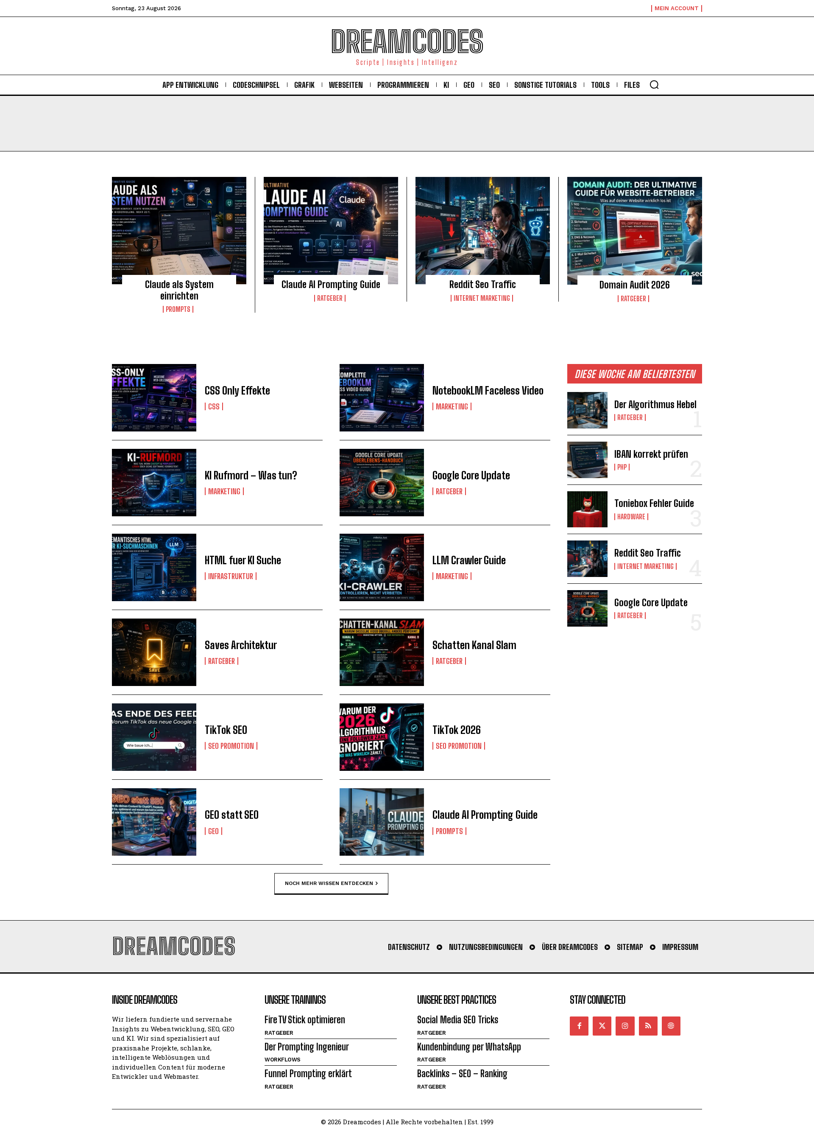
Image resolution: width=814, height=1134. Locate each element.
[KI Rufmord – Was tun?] (154, 482)
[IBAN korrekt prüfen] (587, 460)
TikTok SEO (226, 730)
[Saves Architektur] (154, 652)
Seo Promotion (231, 746)
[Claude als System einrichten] (179, 231)
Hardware (631, 516)
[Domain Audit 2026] (634, 231)
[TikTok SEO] (154, 737)
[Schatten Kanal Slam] (382, 652)
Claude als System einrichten (179, 290)
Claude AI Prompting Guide (331, 284)
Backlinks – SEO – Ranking (462, 1073)
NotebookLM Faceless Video (488, 390)
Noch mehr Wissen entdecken (329, 883)
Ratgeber (330, 298)
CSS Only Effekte (237, 390)
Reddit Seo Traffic (482, 284)
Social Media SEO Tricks (457, 1019)
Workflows (283, 1059)
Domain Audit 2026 (634, 285)
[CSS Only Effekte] (154, 397)
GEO (213, 831)
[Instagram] (625, 1025)
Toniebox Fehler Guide (654, 503)
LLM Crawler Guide (469, 560)
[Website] (671, 1025)
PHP (622, 467)
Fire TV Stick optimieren (305, 1019)
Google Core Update (471, 475)
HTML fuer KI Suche (243, 560)
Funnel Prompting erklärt (308, 1073)
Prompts (178, 309)
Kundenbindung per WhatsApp (469, 1047)
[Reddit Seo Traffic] (482, 231)
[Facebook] (579, 1025)
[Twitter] (602, 1025)
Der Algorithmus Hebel (655, 404)
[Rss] (648, 1025)
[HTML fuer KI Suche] (154, 567)
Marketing (452, 406)
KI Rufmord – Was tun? (251, 475)
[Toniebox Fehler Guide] (587, 509)
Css (214, 406)
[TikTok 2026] (382, 737)
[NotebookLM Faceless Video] (382, 397)
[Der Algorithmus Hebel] (587, 410)
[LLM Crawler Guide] (382, 567)
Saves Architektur (241, 645)
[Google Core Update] (382, 482)
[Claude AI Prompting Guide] (331, 231)
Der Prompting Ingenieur (307, 1047)
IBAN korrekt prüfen (651, 454)
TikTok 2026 (456, 730)
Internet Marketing (482, 298)
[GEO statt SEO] (154, 822)
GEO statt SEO (232, 815)
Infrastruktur (230, 576)
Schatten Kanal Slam (474, 645)
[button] (654, 84)
